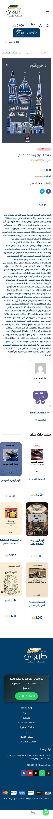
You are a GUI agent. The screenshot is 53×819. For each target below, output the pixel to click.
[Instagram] (48, 773)
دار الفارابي (31, 53)
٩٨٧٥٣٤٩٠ (28, 696)
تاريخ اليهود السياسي (10, 480)
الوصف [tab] (42, 205)
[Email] (43, 402)
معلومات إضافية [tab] (38, 413)
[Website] (37, 402)
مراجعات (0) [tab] (40, 420)
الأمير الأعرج (10, 600)
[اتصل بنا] (46, 812)
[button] (7, 64)
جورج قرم (39, 176)
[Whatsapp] (42, 773)
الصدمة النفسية (37, 479)
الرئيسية (43, 53)
